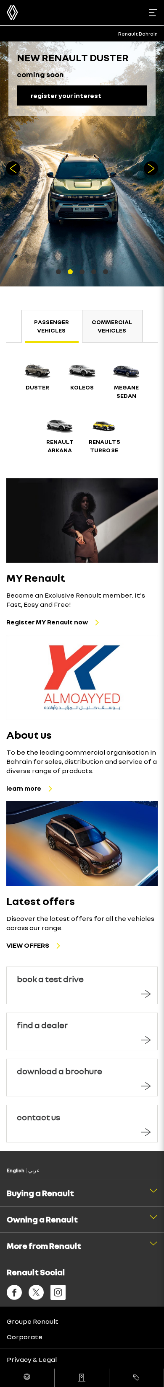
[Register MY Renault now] (82, 520)
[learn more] (82, 677)
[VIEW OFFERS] (82, 843)
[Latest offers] (136, 1378)
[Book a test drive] (27, 1378)
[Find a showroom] (82, 1378)
